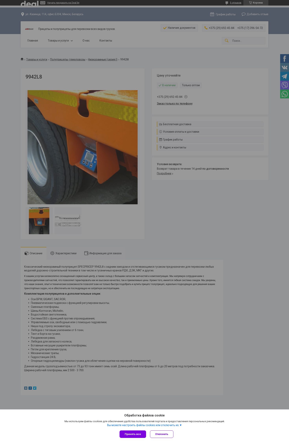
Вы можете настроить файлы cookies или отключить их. (143, 425)
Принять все (133, 434)
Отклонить (161, 434)
